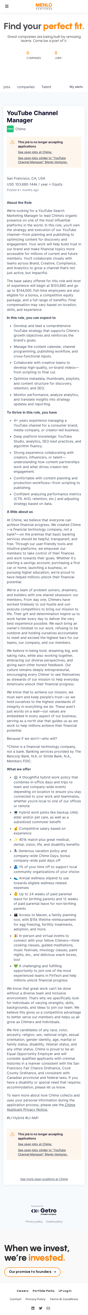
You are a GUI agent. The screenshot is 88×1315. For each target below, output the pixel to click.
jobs (6, 87)
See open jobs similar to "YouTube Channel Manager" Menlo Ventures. (43, 160)
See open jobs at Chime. (35, 152)
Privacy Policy (35, 1299)
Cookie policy (54, 1221)
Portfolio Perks (43, 1290)
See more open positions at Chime (44, 1179)
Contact (15, 1299)
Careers (22, 1290)
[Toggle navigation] (6, 6)
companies (26, 87)
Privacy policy (34, 1221)
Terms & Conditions (64, 1299)
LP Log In (65, 1290)
